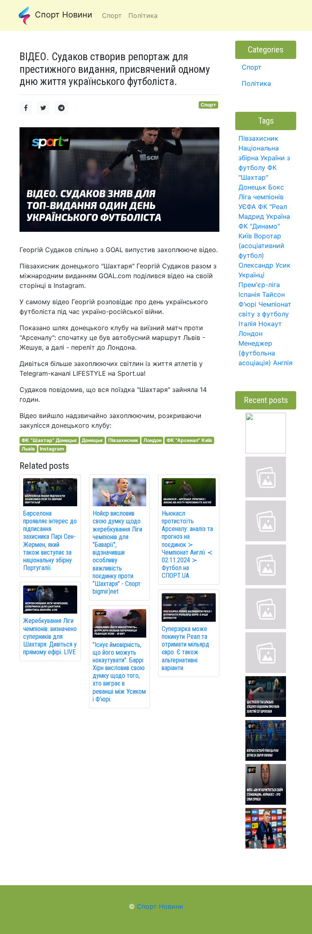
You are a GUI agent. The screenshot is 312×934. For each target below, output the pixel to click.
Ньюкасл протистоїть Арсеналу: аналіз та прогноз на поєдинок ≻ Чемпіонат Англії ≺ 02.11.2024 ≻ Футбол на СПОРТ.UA (187, 544)
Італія (247, 324)
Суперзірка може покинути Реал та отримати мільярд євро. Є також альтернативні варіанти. (185, 648)
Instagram (52, 449)
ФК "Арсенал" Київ (189, 440)
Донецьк (92, 440)
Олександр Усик (264, 265)
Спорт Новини (62, 15)
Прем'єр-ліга (259, 285)
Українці (251, 275)
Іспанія (249, 294)
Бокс (276, 187)
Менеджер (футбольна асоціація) (256, 353)
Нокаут (270, 324)
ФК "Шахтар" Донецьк (49, 440)
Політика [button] (143, 15)
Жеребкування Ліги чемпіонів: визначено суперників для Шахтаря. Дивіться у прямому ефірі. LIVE (50, 636)
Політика (256, 83)
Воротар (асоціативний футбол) (261, 245)
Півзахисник (123, 440)
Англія (282, 363)
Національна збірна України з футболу (264, 158)
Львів (28, 449)
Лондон (152, 440)
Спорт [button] (112, 15)
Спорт (208, 105)
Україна (278, 216)
